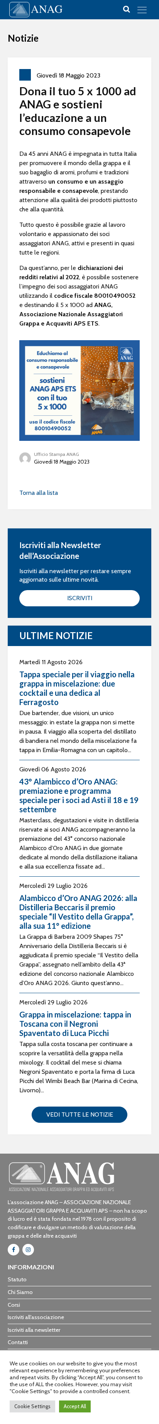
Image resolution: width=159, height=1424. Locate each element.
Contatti (18, 1342)
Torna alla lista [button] (38, 492)
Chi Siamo (20, 1292)
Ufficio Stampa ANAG (56, 454)
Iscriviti (79, 598)
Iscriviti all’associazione (36, 1317)
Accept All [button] (75, 1406)
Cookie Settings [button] (32, 1406)
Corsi (14, 1304)
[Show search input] (126, 9)
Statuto (17, 1279)
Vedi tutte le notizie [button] (79, 1114)
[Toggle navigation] (142, 9)
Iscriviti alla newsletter (34, 1329)
